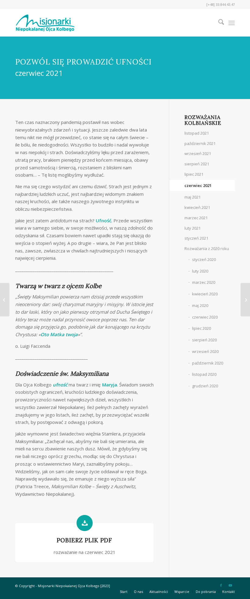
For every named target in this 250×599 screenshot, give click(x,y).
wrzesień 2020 (205, 351)
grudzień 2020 (205, 386)
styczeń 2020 (204, 259)
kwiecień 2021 (197, 207)
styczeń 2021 (196, 238)
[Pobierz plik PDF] (85, 523)
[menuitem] (218, 23)
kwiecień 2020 (205, 294)
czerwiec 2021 (198, 185)
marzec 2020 (203, 282)
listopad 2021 (196, 133)
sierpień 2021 (196, 164)
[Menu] (231, 23)
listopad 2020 (204, 374)
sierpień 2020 (204, 340)
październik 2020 (207, 363)
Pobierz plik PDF (84, 540)
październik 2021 (200, 143)
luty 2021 (192, 228)
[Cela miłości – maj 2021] (4, 299)
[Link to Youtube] (230, 585)
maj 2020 (200, 305)
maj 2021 (192, 197)
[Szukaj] (218, 23)
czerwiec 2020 (205, 317)
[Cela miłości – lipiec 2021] (245, 299)
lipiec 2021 (193, 174)
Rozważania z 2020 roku (206, 248)
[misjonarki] (45, 23)
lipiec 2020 (201, 328)
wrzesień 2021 (197, 153)
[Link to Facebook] (221, 585)
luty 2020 (200, 271)
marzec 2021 (196, 217)
